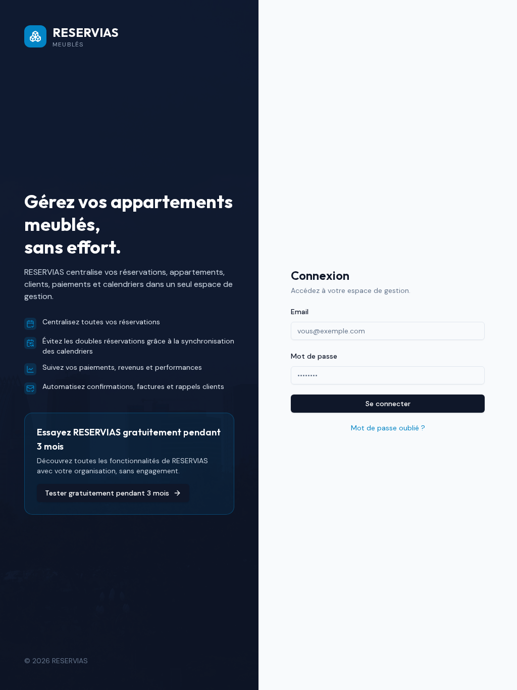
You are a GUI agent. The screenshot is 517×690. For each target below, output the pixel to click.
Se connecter (388, 403)
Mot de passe (314, 356)
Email (299, 311)
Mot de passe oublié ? (388, 427)
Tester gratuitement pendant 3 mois (107, 493)
